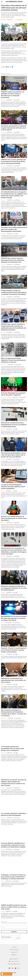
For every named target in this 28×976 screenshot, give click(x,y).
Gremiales (3, 19)
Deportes (3, 654)
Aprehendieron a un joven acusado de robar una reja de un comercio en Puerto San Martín (14, 618)
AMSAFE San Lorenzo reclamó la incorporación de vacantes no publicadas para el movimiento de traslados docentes (13, 327)
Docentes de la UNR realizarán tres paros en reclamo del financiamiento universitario (14, 229)
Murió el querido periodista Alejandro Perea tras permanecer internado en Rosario (13, 360)
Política (2, 881)
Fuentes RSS (14, 952)
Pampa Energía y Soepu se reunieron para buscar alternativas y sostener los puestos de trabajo (13, 292)
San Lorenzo (4, 364)
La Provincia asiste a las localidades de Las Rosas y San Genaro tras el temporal (12, 748)
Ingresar (15, 954)
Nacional (3, 491)
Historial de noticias (14, 949)
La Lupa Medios (19, 19)
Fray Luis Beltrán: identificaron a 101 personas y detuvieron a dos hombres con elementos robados (13, 845)
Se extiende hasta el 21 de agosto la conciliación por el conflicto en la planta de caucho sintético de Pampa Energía (14, 194)
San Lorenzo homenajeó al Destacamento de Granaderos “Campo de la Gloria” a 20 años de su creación (13, 712)
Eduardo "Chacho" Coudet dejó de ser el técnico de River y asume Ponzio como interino (13, 650)
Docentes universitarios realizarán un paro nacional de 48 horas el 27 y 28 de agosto (13, 128)
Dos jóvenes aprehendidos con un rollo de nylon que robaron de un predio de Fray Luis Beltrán (13, 455)
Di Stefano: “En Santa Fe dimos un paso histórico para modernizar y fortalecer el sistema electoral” (13, 876)
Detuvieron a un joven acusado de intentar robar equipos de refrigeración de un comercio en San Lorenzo (13, 782)
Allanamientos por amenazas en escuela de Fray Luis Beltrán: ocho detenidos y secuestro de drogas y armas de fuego (14, 551)
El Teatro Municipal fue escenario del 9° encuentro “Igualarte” (13, 394)
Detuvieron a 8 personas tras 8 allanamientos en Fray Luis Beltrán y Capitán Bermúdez (13, 424)
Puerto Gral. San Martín (6, 397)
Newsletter (4, 922)
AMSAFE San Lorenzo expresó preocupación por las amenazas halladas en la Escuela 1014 (12, 260)
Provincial (3, 752)
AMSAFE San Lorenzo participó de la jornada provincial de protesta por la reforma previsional (13, 161)
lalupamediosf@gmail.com (14, 963)
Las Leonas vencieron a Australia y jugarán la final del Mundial (13, 814)
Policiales (3, 429)
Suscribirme (14, 931)
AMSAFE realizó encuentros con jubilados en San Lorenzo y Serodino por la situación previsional (12, 94)
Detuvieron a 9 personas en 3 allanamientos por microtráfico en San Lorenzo (13, 680)
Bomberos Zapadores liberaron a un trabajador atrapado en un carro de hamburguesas (14, 588)
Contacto (14, 947)
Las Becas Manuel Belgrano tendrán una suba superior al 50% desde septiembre (13, 486)
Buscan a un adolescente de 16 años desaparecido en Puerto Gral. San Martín (14, 518)
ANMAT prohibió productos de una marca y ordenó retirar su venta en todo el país (13, 907)
